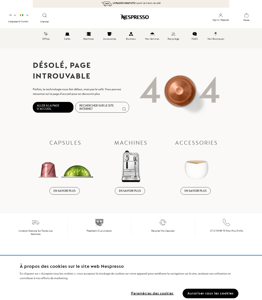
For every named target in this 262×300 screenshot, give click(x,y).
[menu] (131, 38)
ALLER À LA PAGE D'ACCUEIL (48, 107)
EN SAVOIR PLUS (65, 191)
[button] (12, 15)
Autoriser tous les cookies (210, 293)
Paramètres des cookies (152, 293)
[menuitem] (46, 35)
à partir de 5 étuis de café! (137, 3)
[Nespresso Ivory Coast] (117, 18)
